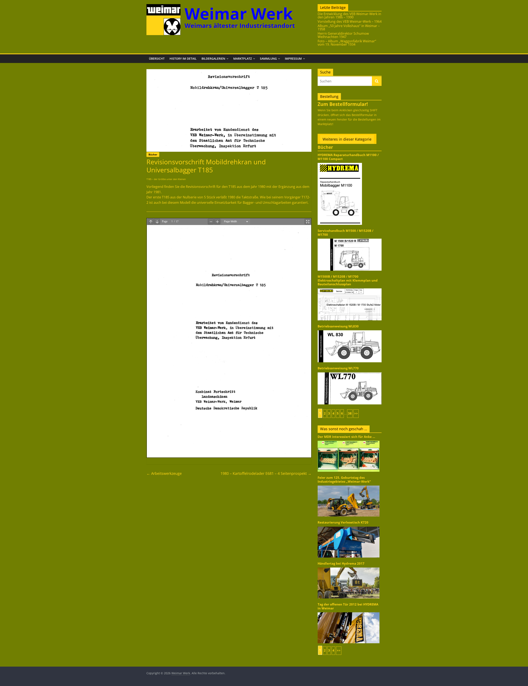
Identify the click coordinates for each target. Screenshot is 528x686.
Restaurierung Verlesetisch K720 (343, 522)
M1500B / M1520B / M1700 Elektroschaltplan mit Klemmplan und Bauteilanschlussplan (348, 280)
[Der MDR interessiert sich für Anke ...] (349, 440)
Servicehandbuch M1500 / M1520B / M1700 (345, 233)
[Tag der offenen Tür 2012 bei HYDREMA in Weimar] (349, 612)
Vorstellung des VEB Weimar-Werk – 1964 (350, 21)
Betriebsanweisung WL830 (338, 326)
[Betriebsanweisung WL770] (350, 372)
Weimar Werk (239, 13)
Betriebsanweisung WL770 (338, 368)
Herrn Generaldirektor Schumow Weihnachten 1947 (343, 35)
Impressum (293, 58)
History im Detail (183, 58)
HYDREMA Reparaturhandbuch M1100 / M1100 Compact (348, 157)
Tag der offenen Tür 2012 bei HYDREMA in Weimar (348, 606)
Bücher (152, 154)
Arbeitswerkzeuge (164, 473)
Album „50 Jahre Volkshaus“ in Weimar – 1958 (349, 27)
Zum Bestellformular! (343, 104)
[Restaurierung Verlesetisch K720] (349, 526)
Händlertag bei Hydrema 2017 (341, 563)
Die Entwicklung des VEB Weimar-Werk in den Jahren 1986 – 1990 (349, 15)
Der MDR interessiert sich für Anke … (346, 437)
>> (356, 413)
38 (350, 413)
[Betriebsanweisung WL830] (350, 330)
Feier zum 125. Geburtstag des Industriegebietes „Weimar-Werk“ (344, 479)
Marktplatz (242, 58)
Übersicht (157, 58)
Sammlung (268, 58)
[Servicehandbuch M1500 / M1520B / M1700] (350, 238)
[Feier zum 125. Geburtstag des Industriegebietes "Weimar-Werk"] (349, 485)
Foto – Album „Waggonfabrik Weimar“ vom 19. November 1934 (347, 43)
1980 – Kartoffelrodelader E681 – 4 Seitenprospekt (265, 473)
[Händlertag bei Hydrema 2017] (349, 567)
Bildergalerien (213, 58)
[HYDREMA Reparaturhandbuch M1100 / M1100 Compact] (340, 162)
